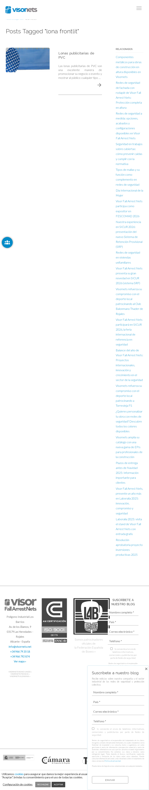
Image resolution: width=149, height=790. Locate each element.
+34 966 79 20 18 (20, 651)
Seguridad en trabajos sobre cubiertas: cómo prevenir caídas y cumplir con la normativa (129, 153)
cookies (19, 774)
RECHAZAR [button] (43, 784)
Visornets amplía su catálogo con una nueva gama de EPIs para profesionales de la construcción (129, 447)
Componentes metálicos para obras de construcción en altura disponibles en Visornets (129, 66)
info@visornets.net (20, 646)
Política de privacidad (112, 761)
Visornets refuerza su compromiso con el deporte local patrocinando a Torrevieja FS (129, 395)
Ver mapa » (20, 661)
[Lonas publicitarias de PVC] (28, 59)
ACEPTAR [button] (58, 784)
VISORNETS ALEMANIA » (20, 676)
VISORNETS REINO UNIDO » (20, 672)
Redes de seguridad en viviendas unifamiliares (128, 257)
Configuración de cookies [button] (18, 784)
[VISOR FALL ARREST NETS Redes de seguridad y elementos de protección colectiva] (21, 9)
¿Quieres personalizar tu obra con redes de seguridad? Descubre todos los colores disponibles (129, 421)
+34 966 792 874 (20, 656)
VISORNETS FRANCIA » (20, 674)
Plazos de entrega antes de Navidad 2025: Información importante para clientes (127, 472)
